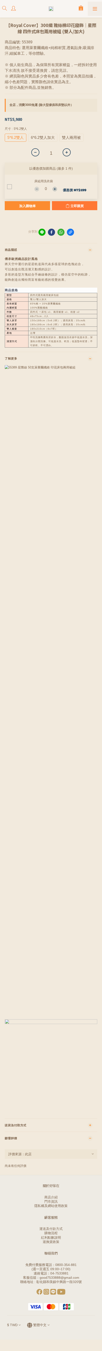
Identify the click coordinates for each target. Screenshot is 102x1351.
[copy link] (70, 232)
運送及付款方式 (51, 1229)
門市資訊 (51, 1201)
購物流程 (51, 1233)
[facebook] (51, 232)
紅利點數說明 (51, 1237)
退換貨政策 (51, 1242)
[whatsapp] (61, 232)
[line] (42, 232)
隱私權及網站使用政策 (51, 1206)
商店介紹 (51, 1197)
